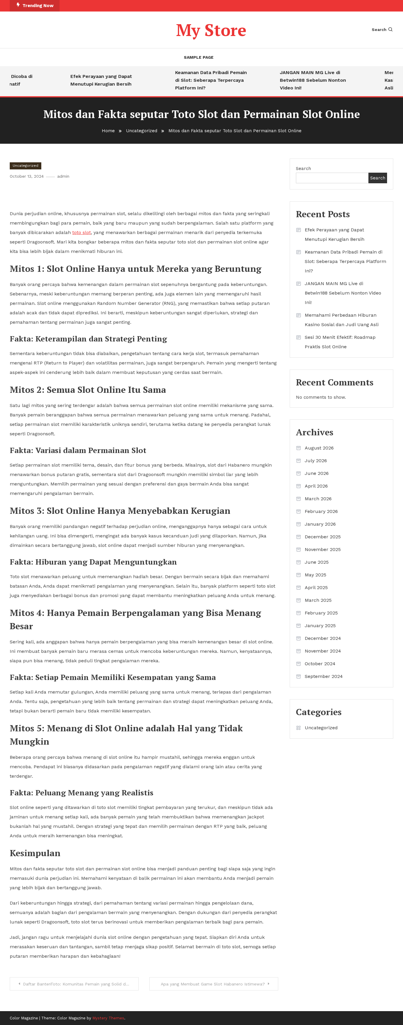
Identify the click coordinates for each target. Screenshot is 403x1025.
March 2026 (318, 498)
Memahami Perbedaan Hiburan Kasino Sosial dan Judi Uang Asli (342, 319)
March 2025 (318, 600)
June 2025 (317, 562)
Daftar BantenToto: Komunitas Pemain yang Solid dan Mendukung (81, 984)
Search (379, 29)
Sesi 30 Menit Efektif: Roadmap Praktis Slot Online (340, 341)
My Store (211, 30)
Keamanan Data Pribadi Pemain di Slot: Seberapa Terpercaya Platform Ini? (204, 80)
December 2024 (323, 638)
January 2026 (320, 524)
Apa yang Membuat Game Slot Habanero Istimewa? (213, 984)
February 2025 (321, 613)
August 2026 (319, 448)
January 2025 (320, 625)
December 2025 (323, 537)
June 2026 (317, 473)
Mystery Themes (108, 1018)
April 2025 (316, 587)
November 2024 (323, 651)
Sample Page (199, 57)
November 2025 (323, 549)
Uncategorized (25, 166)
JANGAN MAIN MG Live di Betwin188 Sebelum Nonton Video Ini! (306, 80)
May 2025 (315, 575)
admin (63, 176)
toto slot (81, 232)
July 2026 (316, 460)
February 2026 (321, 511)
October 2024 (320, 663)
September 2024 (324, 676)
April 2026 (316, 486)
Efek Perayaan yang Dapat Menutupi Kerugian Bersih (94, 80)
